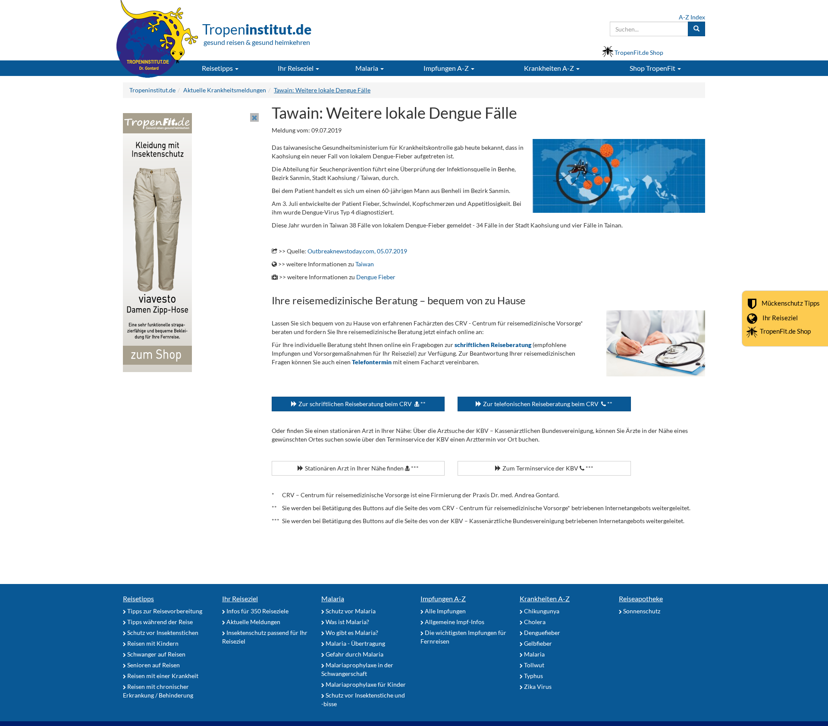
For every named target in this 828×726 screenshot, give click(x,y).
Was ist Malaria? (346, 621)
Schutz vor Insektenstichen (162, 632)
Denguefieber (541, 632)
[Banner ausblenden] (254, 117)
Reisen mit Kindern (152, 643)
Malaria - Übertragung (354, 643)
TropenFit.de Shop (785, 331)
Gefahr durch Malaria (353, 654)
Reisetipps (138, 598)
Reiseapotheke (641, 598)
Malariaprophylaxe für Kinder (365, 684)
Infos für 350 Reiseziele (257, 611)
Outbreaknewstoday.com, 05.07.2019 (357, 251)
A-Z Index (692, 17)
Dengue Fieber (375, 277)
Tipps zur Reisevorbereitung (164, 611)
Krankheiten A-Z (545, 598)
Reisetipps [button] (218, 68)
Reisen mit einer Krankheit (162, 675)
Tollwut (533, 665)
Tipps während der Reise (159, 621)
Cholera (534, 621)
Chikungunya (541, 611)
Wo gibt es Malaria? (351, 632)
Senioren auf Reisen (153, 665)
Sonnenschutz (641, 611)
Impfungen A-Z (443, 598)
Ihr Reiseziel (780, 317)
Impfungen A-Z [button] (446, 68)
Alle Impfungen (444, 611)
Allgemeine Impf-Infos (453, 621)
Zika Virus (537, 686)
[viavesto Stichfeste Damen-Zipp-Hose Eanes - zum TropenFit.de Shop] (157, 242)
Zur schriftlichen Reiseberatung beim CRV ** (361, 403)
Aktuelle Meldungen (252, 621)
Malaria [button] (367, 68)
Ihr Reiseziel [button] (296, 68)
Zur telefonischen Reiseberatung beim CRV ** (547, 403)
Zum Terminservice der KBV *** (547, 468)
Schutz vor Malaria (350, 611)
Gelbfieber (537, 643)
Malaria (332, 598)
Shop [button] (652, 68)
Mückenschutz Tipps (791, 302)
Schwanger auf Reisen (155, 654)
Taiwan (364, 264)
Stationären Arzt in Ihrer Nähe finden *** (361, 468)
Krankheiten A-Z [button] (549, 68)
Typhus (533, 675)
